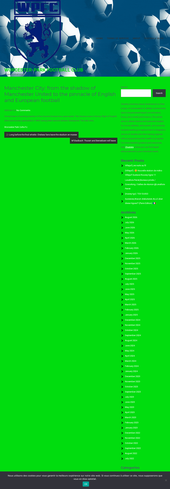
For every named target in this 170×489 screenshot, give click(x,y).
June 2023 (130, 402)
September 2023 (133, 392)
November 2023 (132, 381)
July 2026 (129, 222)
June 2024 (130, 345)
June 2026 (130, 227)
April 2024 (130, 356)
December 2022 (132, 433)
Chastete (129, 147)
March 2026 (130, 243)
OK (85, 484)
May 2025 (129, 294)
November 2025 (132, 263)
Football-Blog (154, 38)
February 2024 (131, 366)
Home (99, 38)
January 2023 (131, 427)
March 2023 (130, 417)
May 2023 (129, 407)
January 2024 (131, 371)
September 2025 (133, 273)
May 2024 (129, 350)
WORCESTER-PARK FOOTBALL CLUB (43, 70)
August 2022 (131, 453)
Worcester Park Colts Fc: (16, 127)
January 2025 (131, 315)
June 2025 (130, 289)
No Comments (23, 110)
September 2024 (133, 335)
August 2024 (131, 340)
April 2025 (130, 299)
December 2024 (132, 320)
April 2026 (130, 238)
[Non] (166, 480)
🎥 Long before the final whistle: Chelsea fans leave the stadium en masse (41, 134)
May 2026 (129, 232)
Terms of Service (118, 38)
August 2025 (131, 279)
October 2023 (131, 386)
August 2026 (131, 217)
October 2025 (131, 268)
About (136, 38)
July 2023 (129, 397)
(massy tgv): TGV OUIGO (136, 194)
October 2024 (131, 330)
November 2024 (132, 325)
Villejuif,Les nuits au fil (135, 165)
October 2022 (131, 443)
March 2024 (130, 361)
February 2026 (131, 248)
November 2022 (132, 438)
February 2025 (131, 309)
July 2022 (129, 458)
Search (124, 87)
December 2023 (132, 376)
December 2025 (132, 258)
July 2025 (129, 284)
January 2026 (131, 253)
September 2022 (133, 448)
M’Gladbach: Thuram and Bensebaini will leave (94, 140)
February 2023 (131, 422)
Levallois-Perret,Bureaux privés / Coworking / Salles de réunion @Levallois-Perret (145, 184)
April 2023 (130, 412)
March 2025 (130, 304)
